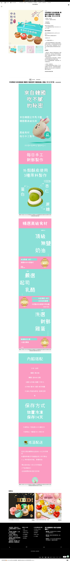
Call (2, 2)
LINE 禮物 (49, 2)
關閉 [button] (46, 0)
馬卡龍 (25, 2)
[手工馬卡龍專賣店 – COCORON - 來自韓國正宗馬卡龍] (35, 4)
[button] (68, 5)
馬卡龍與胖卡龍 (30, 2)
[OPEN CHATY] (68, 557)
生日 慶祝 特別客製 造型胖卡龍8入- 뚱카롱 (42, 519)
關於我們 (40, 2)
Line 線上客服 (14, 2)
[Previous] (11, 27)
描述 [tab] (30, 79)
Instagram (7, 2)
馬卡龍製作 (35, 2)
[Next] (41, 27)
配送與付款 (44, 2)
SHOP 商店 (21, 2)
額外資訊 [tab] (33, 79)
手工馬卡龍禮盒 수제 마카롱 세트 (14, 519)
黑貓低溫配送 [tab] (38, 79)
